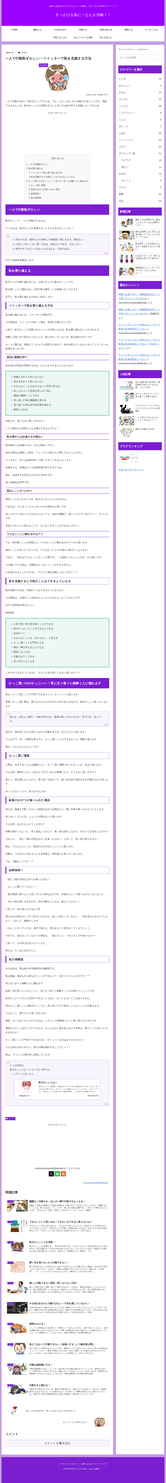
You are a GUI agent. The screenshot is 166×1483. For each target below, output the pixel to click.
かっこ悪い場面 (38, 185)
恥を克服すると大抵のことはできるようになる (52, 177)
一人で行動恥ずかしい (38, 164)
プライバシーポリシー (69, 1464)
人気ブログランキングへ (131, 469)
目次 (53, 158)
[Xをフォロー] (51, 1173)
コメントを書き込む (57, 1443)
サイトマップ (100, 1464)
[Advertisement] (57, 133)
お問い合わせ (86, 1464)
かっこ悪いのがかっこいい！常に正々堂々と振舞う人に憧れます (58, 181)
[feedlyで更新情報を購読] (57, 1173)
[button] (158, 59)
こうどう (11, 1118)
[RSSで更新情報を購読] (63, 1173)
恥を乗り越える (35, 168)
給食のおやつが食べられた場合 (45, 189)
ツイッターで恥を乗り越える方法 (46, 172)
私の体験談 (36, 198)
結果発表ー (36, 193)
